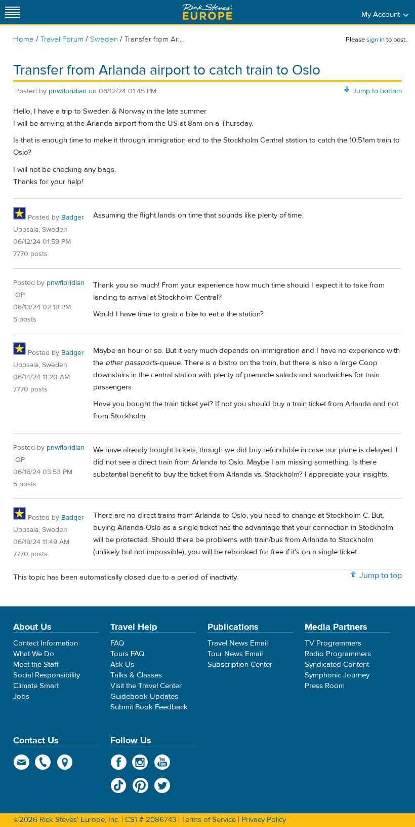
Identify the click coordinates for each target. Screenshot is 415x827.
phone (43, 762)
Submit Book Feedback (149, 707)
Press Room (325, 686)
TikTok (118, 785)
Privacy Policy (263, 819)
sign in (375, 39)
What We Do (33, 654)
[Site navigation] (12, 12)
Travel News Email (238, 643)
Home (23, 39)
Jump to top (380, 575)
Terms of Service (209, 819)
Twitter (162, 785)
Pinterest (140, 785)
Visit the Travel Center (146, 686)
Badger (72, 217)
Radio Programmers (338, 654)
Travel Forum (62, 39)
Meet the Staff (36, 664)
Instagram (140, 762)
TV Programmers (333, 643)
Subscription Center (240, 664)
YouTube (162, 762)
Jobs (21, 696)
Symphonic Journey (337, 675)
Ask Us (122, 664)
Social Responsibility (46, 675)
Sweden (104, 39)
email (21, 762)
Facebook (118, 762)
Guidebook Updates (144, 696)
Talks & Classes (136, 675)
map (65, 762)
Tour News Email (235, 654)
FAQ (117, 643)
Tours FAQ (127, 654)
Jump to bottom (377, 91)
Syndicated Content (337, 664)
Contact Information (45, 643)
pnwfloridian (68, 91)
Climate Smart (36, 686)
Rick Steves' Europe (207, 12)
